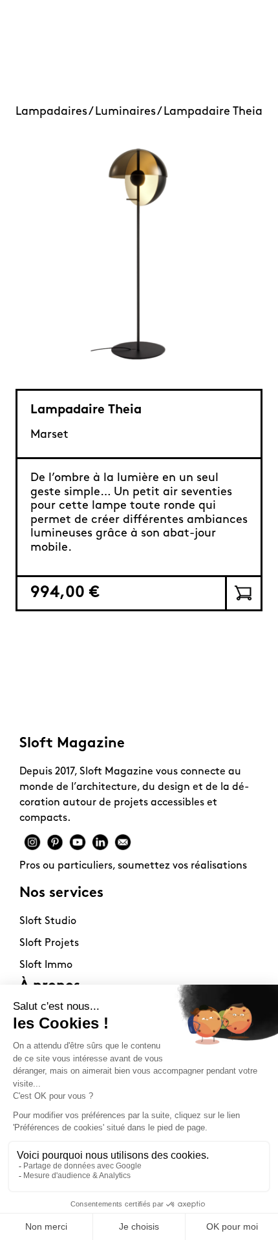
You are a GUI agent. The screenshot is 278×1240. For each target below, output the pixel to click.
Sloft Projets (49, 943)
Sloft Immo (45, 965)
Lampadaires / (55, 112)
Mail (123, 842)
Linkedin (100, 842)
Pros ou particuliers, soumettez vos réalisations (133, 866)
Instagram (32, 842)
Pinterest (55, 842)
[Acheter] (243, 593)
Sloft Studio (47, 921)
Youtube (77, 842)
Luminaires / (129, 112)
